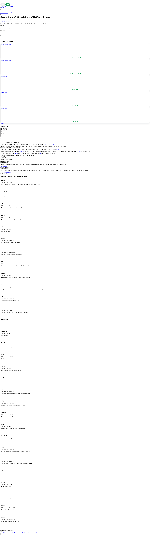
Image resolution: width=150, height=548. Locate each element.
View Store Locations (4, 166)
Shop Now (10, 21)
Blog (11, 12)
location (16, 153)
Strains (4, 12)
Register (5, 8)
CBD (32, 151)
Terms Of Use (7, 535)
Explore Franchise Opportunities (6, 172)
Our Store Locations (4, 13)
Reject (3, 4)
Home (1, 12)
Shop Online (7, 12)
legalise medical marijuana (49, 144)
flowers (79, 151)
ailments (57, 149)
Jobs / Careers (40, 532)
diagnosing (22, 151)
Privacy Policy (12, 535)
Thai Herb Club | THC (4, 6)
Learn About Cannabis (11, 532)
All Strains (2, 123)
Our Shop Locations (4, 21)
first (40, 153)
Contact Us (22, 12)
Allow (8, 4)
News (21, 532)
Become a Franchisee (16, 12)
